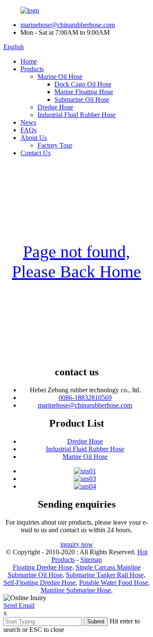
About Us (33, 137)
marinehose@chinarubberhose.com (67, 24)
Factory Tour (54, 145)
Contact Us (35, 152)
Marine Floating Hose (83, 91)
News (28, 122)
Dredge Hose (55, 107)
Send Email (18, 605)
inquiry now (76, 544)
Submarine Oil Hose (81, 99)
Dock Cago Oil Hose (82, 84)
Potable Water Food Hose (113, 582)
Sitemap (91, 559)
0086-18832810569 (85, 397)
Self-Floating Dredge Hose (39, 582)
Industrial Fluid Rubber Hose (76, 114)
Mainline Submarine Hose (76, 590)
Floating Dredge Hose (42, 567)
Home (28, 61)
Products (32, 69)
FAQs (28, 130)
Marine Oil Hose (59, 76)
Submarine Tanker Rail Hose (105, 574)
